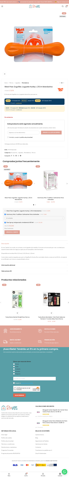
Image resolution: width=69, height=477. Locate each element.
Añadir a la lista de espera (51, 132)
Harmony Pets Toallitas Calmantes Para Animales (50, 198)
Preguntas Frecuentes (7, 450)
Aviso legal (4, 434)
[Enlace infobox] (48, 331)
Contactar (38, 447)
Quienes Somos (39, 434)
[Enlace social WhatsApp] (18, 155)
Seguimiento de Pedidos (42, 441)
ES (51, 460)
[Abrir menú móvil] (2, 6)
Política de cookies (6, 438)
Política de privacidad (7, 441)
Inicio (6, 83)
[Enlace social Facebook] (12, 155)
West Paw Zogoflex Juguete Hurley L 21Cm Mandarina (18, 198)
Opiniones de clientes (41, 444)
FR (55, 460)
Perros (11, 83)
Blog (36, 438)
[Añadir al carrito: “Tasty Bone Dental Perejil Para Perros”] (17, 313)
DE (56, 460)
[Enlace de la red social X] (14, 155)
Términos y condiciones (7, 444)
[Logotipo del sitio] (34, 6)
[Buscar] (63, 6)
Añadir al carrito (12, 232)
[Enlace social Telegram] (20, 155)
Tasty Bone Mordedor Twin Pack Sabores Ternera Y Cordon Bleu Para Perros (51, 318)
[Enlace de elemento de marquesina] (34, 2)
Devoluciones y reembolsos (9, 447)
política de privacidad (26, 137)
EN (53, 460)
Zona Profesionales (40, 453)
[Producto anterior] (60, 83)
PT (52, 460)
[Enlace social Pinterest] (16, 155)
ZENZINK (48, 460)
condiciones (19, 103)
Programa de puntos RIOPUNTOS (10, 453)
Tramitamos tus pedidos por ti (43, 450)
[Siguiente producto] (64, 83)
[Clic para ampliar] (5, 74)
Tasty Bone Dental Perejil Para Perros (17, 317)
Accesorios (14, 152)
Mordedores (25, 83)
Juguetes (17, 83)
